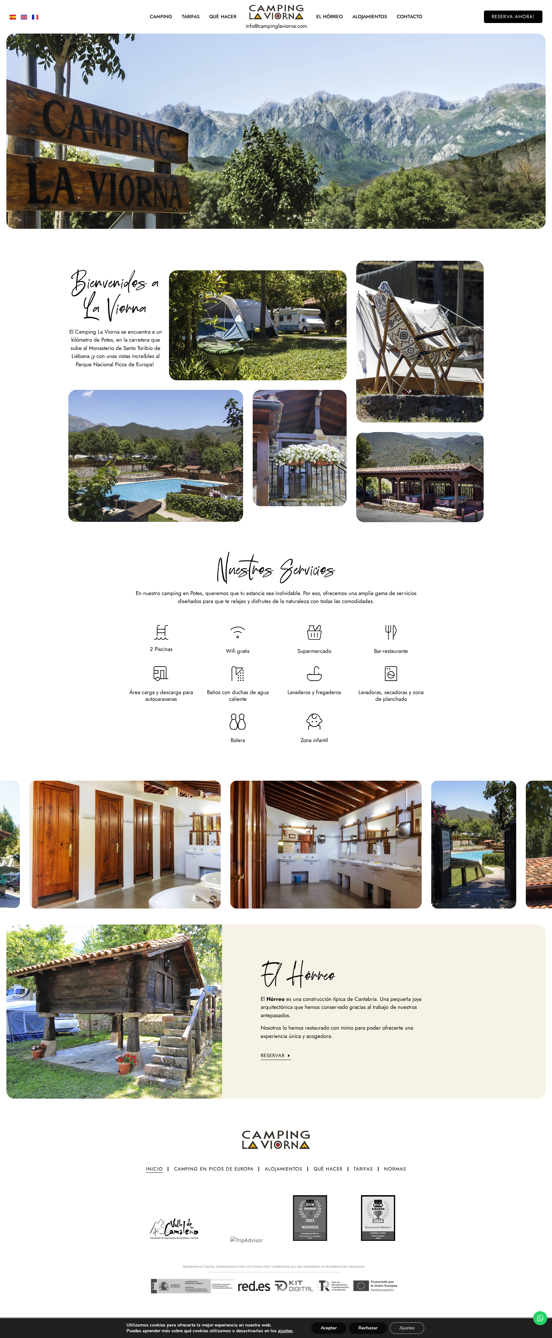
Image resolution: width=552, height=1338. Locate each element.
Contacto (409, 16)
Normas (395, 1168)
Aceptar (329, 1328)
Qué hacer (328, 1168)
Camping (161, 16)
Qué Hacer (222, 16)
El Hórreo (329, 16)
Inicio (154, 1168)
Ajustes (407, 1328)
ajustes (285, 1331)
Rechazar (368, 1328)
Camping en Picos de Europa (214, 1168)
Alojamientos (369, 16)
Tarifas (191, 16)
